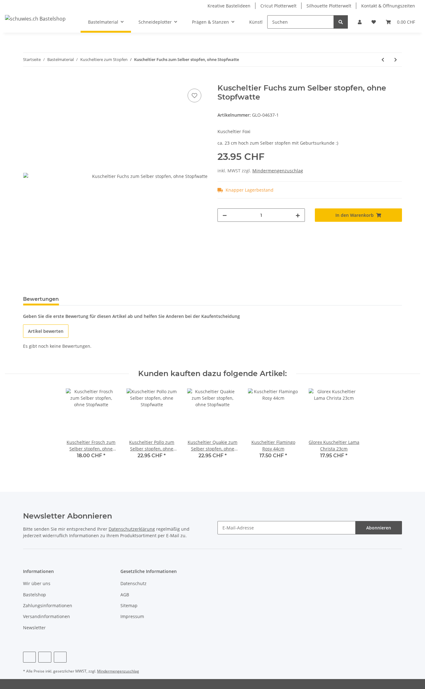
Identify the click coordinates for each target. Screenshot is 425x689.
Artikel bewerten (45, 331)
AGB (124, 595)
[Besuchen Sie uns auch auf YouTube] (44, 657)
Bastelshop (34, 595)
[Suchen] (341, 22)
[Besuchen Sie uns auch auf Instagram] (60, 657)
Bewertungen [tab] (41, 299)
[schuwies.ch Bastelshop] (35, 19)
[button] (360, 22)
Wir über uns (36, 583)
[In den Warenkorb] (28, 80)
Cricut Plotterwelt (278, 6)
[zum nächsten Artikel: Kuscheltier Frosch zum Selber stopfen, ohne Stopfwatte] (395, 59)
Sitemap (129, 605)
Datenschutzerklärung (132, 529)
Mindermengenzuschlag (277, 171)
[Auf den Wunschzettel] (194, 95)
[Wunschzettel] (374, 22)
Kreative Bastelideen (229, 6)
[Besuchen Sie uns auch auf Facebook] (29, 657)
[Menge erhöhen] (298, 215)
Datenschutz (133, 583)
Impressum (132, 616)
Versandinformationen (46, 616)
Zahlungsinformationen (47, 605)
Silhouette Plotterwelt (328, 6)
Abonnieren (378, 528)
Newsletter (34, 628)
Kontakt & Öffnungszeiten (388, 6)
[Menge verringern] (224, 215)
